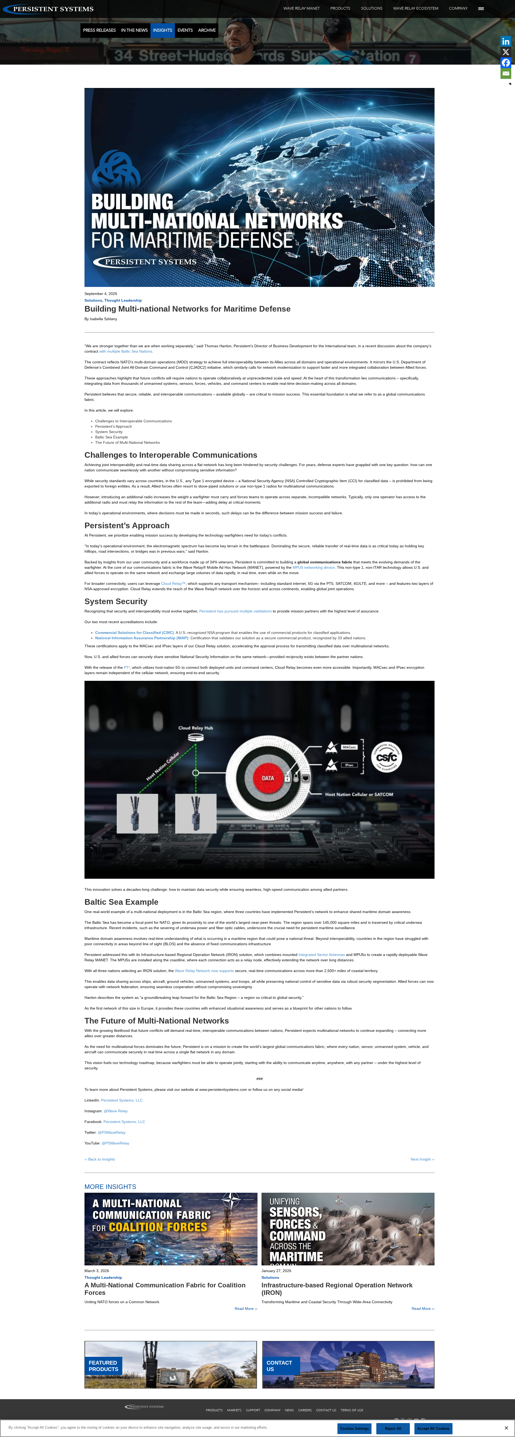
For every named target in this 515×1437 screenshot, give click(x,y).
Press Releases (99, 30)
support (253, 1410)
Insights (162, 30)
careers (305, 1410)
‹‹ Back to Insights (99, 1159)
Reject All (393, 1429)
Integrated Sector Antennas (322, 954)
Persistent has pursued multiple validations (235, 611)
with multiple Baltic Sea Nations (125, 351)
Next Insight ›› (423, 1159)
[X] (506, 52)
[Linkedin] (506, 41)
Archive (207, 30)
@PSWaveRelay (112, 1132)
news (289, 1410)
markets (234, 1410)
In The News (134, 30)
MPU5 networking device (314, 567)
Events (185, 30)
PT (127, 667)
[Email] (506, 73)
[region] (257, 1428)
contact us (326, 1410)
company (272, 1410)
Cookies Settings (354, 1429)
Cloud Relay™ (173, 583)
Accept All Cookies (433, 1429)
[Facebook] (506, 62)
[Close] (506, 1428)
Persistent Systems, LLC (122, 1100)
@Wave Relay (116, 1111)
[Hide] (510, 84)
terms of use (352, 1410)
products (214, 1410)
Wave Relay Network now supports (204, 971)
